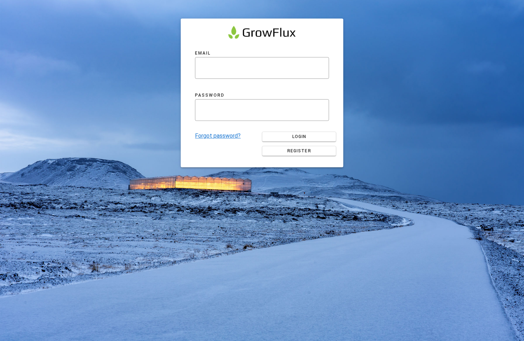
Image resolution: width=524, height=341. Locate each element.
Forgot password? (218, 135)
